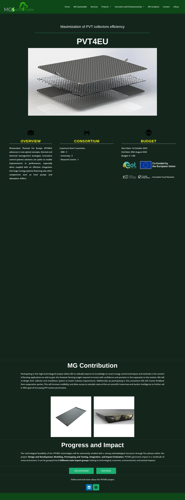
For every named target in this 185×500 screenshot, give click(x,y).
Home (67, 7)
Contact (166, 7)
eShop (176, 7)
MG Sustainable (80, 7)
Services (94, 7)
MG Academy (153, 7)
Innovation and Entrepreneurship (128, 7)
